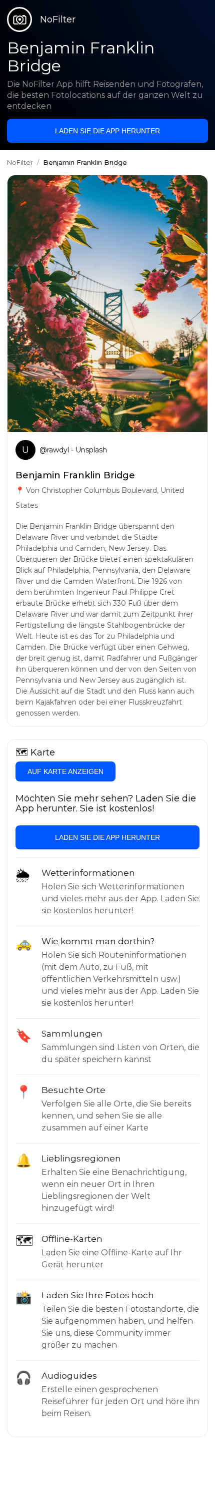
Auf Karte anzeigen (66, 771)
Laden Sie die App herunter (107, 131)
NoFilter (20, 162)
